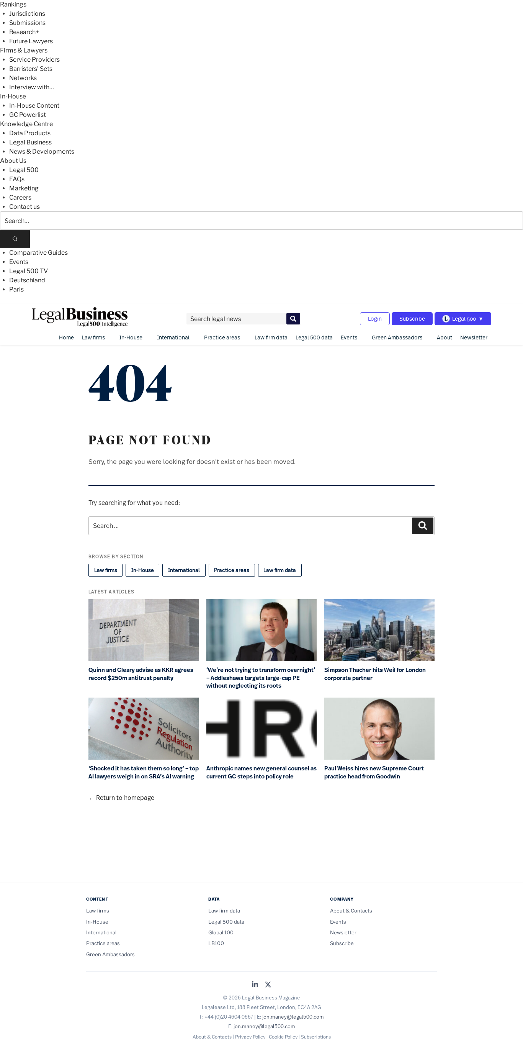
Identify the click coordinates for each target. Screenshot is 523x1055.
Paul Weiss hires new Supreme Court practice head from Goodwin (374, 772)
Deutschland (27, 280)
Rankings (13, 4)
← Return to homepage (121, 797)
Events (18, 261)
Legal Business (30, 142)
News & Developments (41, 151)
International (173, 337)
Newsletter (473, 337)
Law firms (93, 337)
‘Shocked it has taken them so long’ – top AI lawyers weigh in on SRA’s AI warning (143, 772)
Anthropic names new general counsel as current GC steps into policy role (261, 772)
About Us (13, 160)
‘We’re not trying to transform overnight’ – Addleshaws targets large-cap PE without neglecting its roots (260, 678)
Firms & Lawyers (23, 50)
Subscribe (412, 318)
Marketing (24, 188)
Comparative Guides (38, 252)
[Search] (15, 239)
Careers (20, 197)
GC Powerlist (27, 114)
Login (375, 318)
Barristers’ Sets (30, 68)
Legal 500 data (314, 337)
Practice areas (222, 337)
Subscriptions (316, 1037)
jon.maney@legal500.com (293, 1016)
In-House (13, 96)
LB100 (216, 943)
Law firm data (271, 337)
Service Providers (34, 59)
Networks (23, 78)
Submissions (27, 22)
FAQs (17, 179)
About (444, 337)
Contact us (24, 206)
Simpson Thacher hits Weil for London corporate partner (375, 674)
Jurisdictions (27, 13)
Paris (16, 289)
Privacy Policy (250, 1037)
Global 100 (221, 932)
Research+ (24, 32)
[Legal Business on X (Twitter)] (268, 985)
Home (66, 337)
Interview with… (31, 87)
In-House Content (34, 105)
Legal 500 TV (28, 271)
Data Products (30, 133)
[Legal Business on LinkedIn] (255, 985)
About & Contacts (351, 911)
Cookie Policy (283, 1037)
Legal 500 (24, 170)
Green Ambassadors (397, 337)
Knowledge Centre (26, 124)
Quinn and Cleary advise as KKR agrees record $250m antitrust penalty (140, 674)
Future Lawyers (31, 41)
